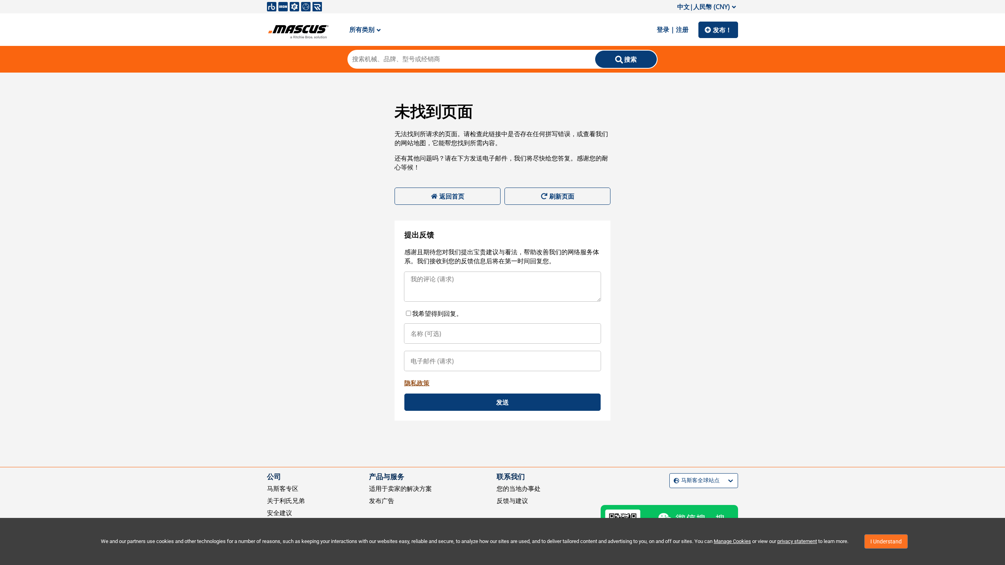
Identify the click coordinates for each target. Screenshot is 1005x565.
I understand (886, 541)
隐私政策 (416, 383)
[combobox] (675, 481)
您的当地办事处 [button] (519, 488)
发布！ (722, 30)
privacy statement (797, 541)
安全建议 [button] (279, 512)
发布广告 (381, 500)
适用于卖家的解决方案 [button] (400, 488)
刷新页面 (561, 196)
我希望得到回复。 (437, 313)
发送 (502, 402)
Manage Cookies (732, 541)
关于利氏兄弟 (286, 500)
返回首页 (451, 196)
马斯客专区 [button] (282, 488)
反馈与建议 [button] (512, 500)
